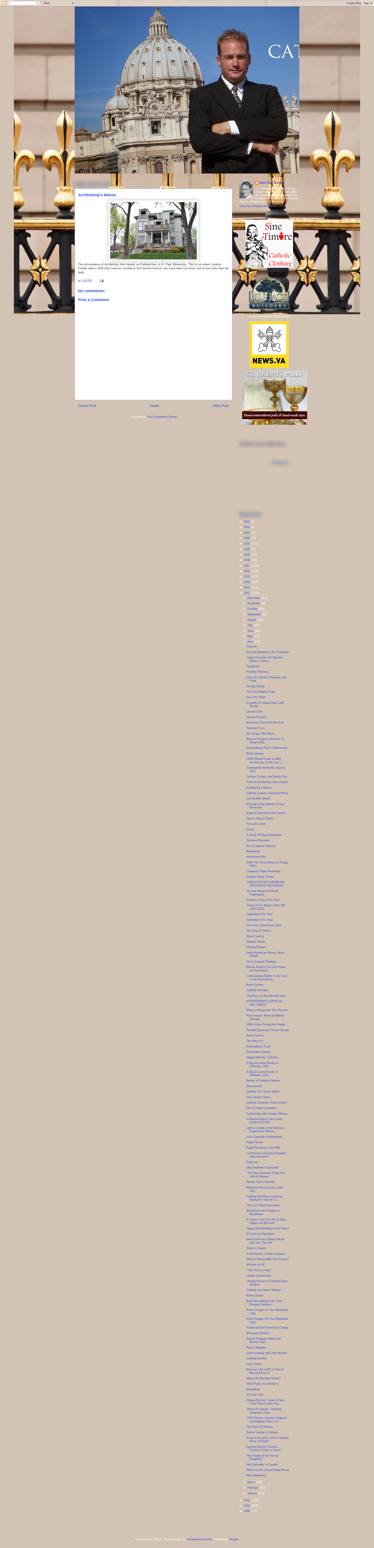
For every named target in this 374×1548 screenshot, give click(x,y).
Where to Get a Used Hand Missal (267, 1470)
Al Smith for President (260, 1233)
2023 (247, 532)
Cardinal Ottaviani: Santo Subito (266, 1102)
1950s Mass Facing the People (265, 1024)
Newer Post (87, 406)
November (254, 603)
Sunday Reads (255, 686)
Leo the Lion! (254, 711)
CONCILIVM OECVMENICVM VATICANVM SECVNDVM (265, 883)
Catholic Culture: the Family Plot (266, 776)
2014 (247, 582)
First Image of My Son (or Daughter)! (262, 1457)
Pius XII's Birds (256, 697)
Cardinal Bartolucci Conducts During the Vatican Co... (264, 1198)
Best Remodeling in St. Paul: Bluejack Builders (264, 1302)
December (254, 598)
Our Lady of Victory (258, 930)
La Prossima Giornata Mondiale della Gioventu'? (266, 1155)
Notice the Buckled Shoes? (263, 1378)
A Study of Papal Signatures (264, 834)
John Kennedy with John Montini (266, 1353)
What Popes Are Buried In (262, 1383)
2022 (247, 538)
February (253, 1487)
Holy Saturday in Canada (261, 1464)
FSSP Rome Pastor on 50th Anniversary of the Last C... (265, 760)
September (254, 614)
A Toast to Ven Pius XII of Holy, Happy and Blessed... (266, 1221)
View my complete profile (255, 206)
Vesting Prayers (256, 947)
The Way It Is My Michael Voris (266, 995)
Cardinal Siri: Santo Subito (262, 1091)
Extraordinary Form (258, 1046)
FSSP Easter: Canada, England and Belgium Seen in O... (266, 1419)
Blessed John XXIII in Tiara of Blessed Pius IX (265, 1371)
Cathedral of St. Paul (259, 914)
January (252, 1493)
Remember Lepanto (258, 1052)
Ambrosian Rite (256, 856)
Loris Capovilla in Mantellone (264, 1136)
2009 (247, 1511)
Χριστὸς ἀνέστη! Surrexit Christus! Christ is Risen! (263, 1448)
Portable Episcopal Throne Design (267, 1030)
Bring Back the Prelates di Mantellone (262, 1212)
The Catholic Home (258, 1097)
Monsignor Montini (257, 1333)
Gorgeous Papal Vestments (263, 871)
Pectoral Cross (255, 728)
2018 (247, 560)
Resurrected (253, 1086)
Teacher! (251, 646)
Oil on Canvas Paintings (261, 961)
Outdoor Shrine (255, 941)
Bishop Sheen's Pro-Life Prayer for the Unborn (265, 968)
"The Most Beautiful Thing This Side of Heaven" (265, 1174)
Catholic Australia (257, 990)
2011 (247, 1500)
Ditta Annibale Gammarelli (262, 1167)
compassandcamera (199, 1539)
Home (154, 406)
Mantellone (253, 851)
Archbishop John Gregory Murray (267, 1113)
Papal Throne (254, 1142)
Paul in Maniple (256, 1347)
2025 (247, 521)
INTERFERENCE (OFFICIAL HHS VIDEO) (264, 1003)
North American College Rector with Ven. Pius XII (265, 1241)
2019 (247, 554)
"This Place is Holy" (258, 1270)
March (251, 1482)
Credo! (250, 829)
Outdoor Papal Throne (260, 876)
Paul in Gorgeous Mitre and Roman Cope (263, 1340)
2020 (247, 549)
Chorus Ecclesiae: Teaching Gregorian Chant (263, 1410)
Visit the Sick (254, 1394)
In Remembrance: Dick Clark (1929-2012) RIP (264, 1120)
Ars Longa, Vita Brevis (260, 733)
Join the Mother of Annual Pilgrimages (262, 892)
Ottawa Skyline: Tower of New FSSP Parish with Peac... (265, 1402)
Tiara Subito (253, 1364)
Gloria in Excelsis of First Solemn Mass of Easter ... (267, 1439)
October (252, 608)
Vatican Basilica (256, 717)
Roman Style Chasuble (260, 1181)
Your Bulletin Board (258, 798)
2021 (247, 543)
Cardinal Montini (256, 1358)
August (252, 619)
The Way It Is (254, 1040)
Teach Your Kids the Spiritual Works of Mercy (264, 659)
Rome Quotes (255, 753)
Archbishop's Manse (259, 787)
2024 (247, 527)
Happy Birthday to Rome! (262, 1057)
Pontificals (253, 666)
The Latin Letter (256, 823)
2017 (247, 565)
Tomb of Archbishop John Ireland (266, 782)
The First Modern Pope (260, 691)
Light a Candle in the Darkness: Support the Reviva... (266, 1129)
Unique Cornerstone (258, 1275)
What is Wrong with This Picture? (267, 1010)
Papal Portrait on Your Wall (263, 1147)
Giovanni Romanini (258, 840)
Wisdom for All (255, 1264)
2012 (247, 593)
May (250, 636)
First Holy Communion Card (263, 925)
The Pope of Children (259, 1426)
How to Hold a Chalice (260, 818)
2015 (247, 576)
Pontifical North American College (267, 1327)
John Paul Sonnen (271, 182)
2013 (247, 587)
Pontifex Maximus (257, 671)
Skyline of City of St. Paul (262, 899)
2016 (247, 571)
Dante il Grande (256, 1248)
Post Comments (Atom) (162, 416)
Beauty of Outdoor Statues (263, 1080)
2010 (247, 1505)
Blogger (234, 1539)
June (250, 630)
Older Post (221, 406)
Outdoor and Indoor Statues (263, 1290)
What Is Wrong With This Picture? (267, 1259)
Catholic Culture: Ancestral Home (267, 793)
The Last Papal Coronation (263, 1205)
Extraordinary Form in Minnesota (266, 747)
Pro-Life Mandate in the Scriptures (267, 652)
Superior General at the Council (265, 813)
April (250, 641)
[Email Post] (101, 280)
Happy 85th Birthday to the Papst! (267, 1228)
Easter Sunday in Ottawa (262, 1432)
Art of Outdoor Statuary (261, 846)
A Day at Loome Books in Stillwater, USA (262, 1064)
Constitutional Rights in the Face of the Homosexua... (266, 977)
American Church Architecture (265, 722)
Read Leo (252, 1162)
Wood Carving (255, 936)
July (250, 625)
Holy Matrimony (256, 1475)
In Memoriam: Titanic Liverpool (265, 1253)
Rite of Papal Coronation (261, 1108)
